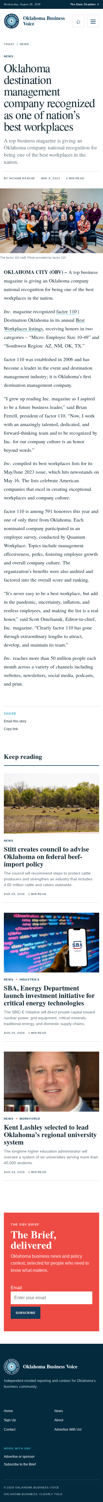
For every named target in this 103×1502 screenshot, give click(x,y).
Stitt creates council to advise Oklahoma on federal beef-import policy (46, 856)
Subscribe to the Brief (20, 1464)
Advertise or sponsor (19, 1457)
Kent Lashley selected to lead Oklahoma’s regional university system (50, 1134)
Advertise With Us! (68, 1429)
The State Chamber (84, 4)
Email (16, 1287)
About (58, 1420)
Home (8, 1411)
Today (9, 44)
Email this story (15, 721)
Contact (9, 1429)
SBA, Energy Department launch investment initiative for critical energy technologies (49, 995)
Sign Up (10, 1420)
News (24, 44)
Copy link (11, 729)
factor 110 (66, 311)
